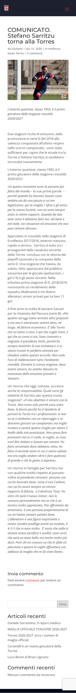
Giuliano (17, 48)
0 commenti (34, 53)
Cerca (62, 604)
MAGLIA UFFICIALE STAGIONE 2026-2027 (37, 629)
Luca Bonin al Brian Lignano (28, 657)
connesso (32, 580)
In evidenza (52, 48)
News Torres (16, 53)
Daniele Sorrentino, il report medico (34, 623)
